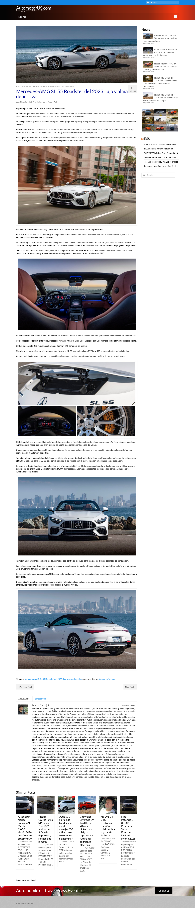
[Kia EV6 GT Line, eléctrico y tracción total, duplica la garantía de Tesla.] (108, 805)
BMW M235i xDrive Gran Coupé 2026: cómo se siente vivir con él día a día (160, 52)
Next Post (129, 687)
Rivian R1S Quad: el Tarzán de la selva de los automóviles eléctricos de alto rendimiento (160, 82)
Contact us (163, 890)
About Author (24, 698)
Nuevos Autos (47, 102)
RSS (147, 138)
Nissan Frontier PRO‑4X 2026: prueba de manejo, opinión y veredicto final (160, 66)
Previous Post (25, 687)
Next (134, 836)
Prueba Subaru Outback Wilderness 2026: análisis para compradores (160, 38)
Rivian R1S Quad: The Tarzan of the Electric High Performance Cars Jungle (160, 97)
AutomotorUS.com (33, 7)
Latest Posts (40, 698)
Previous (18, 836)
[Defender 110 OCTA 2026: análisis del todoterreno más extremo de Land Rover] (172, 120)
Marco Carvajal (25, 102)
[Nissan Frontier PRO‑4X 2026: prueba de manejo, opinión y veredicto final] (172, 112)
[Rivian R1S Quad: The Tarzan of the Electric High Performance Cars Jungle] (160, 120)
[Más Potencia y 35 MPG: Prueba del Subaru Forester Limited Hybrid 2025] (128, 805)
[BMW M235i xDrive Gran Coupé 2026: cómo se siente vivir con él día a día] (160, 112)
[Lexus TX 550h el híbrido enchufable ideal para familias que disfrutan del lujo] (172, 127)
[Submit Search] (148, 2)
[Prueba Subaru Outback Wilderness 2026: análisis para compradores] (147, 112)
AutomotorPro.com (106, 679)
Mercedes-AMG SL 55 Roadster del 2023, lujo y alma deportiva (53, 679)
